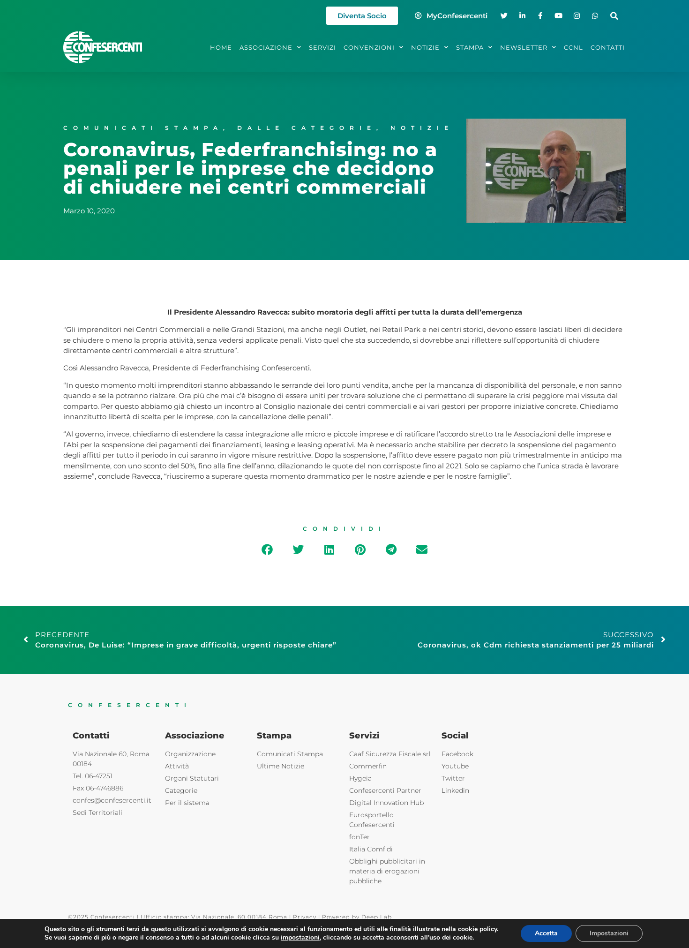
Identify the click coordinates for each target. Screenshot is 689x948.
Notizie (422, 127)
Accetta (546, 933)
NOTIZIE (425, 47)
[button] (614, 15)
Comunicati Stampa (143, 127)
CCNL (573, 47)
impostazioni (300, 937)
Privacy (304, 916)
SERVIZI (322, 47)
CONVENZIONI (369, 47)
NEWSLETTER (523, 47)
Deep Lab (376, 916)
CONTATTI (608, 47)
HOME (221, 47)
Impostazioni (609, 933)
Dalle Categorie (306, 127)
